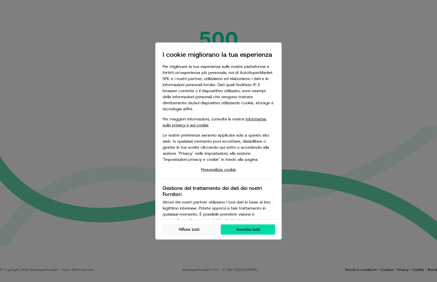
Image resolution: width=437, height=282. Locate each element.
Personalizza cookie (218, 169)
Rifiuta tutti (189, 229)
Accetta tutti (248, 229)
